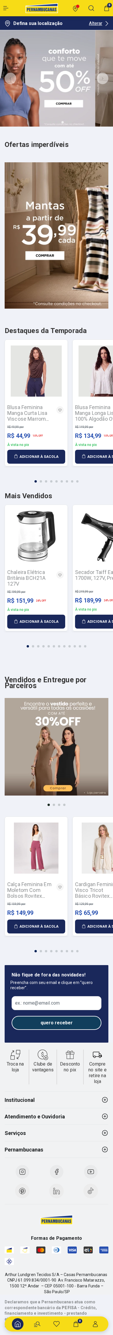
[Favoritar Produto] (60, 410)
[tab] (42, 122)
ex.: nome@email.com (37, 1003)
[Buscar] (37, 1324)
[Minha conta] (95, 1324)
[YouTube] (91, 1172)
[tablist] (56, 477)
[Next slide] (102, 78)
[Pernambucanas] (41, 8)
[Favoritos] (56, 1324)
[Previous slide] (10, 78)
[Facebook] (56, 1172)
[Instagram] (22, 1172)
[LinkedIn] (56, 1191)
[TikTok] (90, 1191)
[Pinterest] (22, 1191)
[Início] (17, 1324)
